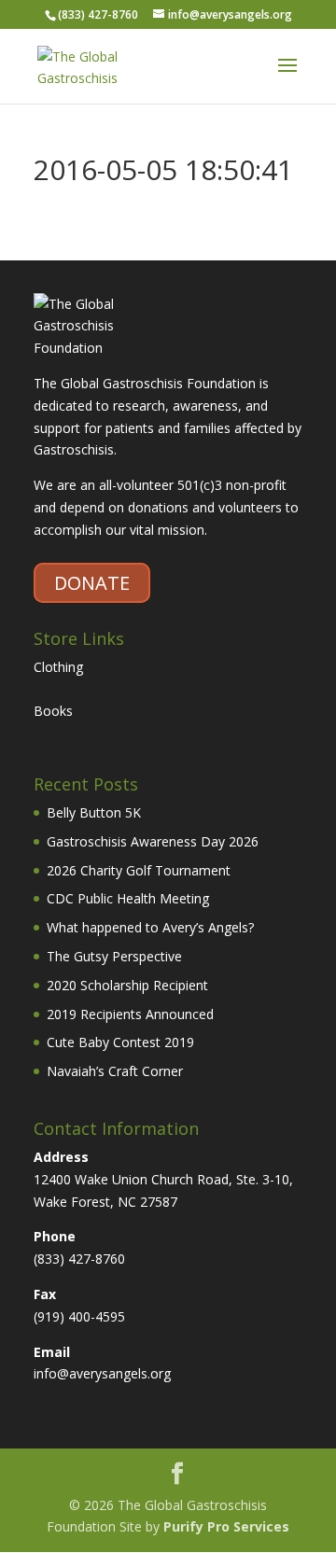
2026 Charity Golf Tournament (139, 870)
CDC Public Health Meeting (128, 898)
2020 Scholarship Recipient (127, 985)
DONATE (92, 582)
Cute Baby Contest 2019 (120, 1042)
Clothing (58, 667)
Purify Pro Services (226, 1526)
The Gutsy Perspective (114, 956)
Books (53, 711)
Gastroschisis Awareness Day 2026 (153, 841)
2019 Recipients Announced (130, 1014)
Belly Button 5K (94, 812)
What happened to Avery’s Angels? (150, 927)
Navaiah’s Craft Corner (115, 1071)
